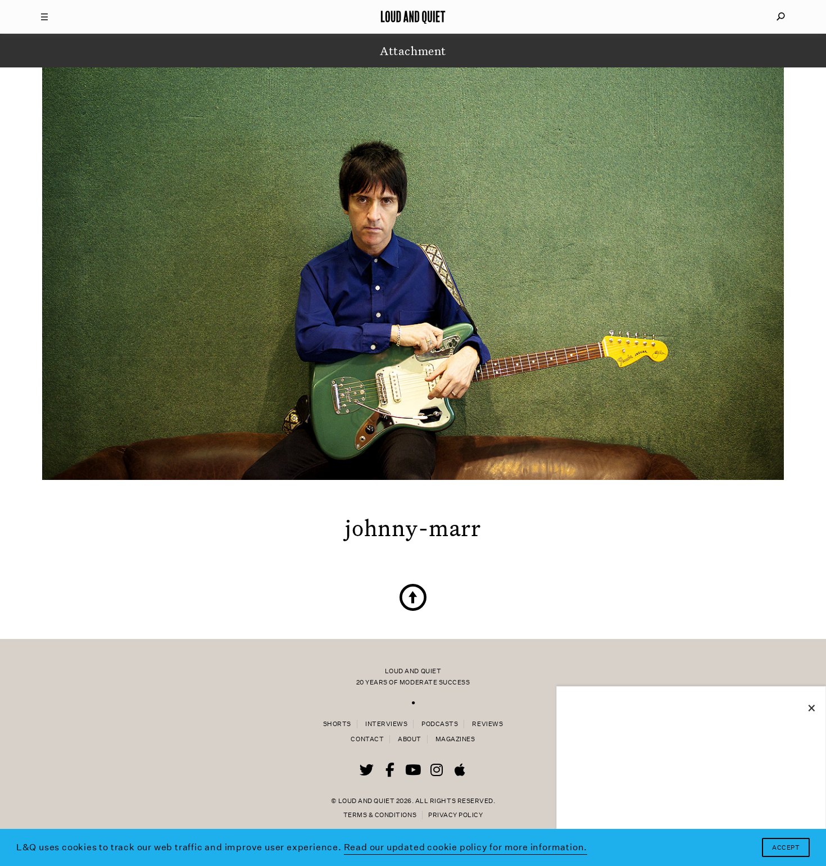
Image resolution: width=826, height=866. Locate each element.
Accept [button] (786, 848)
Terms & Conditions (379, 815)
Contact (367, 739)
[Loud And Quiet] (413, 17)
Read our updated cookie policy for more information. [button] (466, 847)
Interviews (386, 724)
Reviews (487, 724)
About (409, 739)
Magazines (455, 739)
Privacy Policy (455, 815)
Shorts (337, 724)
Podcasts (439, 724)
